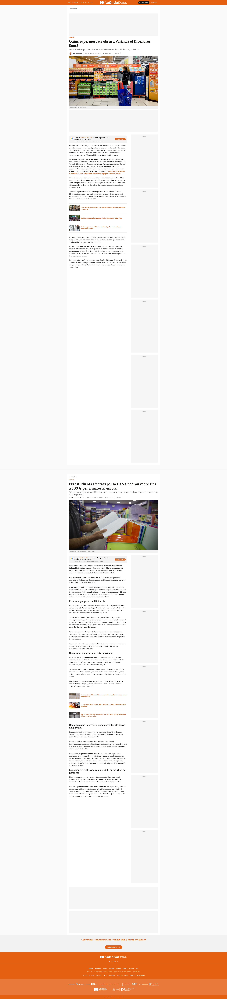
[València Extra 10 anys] (113, 959)
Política (105, 968)
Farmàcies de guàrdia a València (103, 971)
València (71, 37)
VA (88, 2)
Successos (131, 968)
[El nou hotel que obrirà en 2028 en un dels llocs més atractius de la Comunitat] (74, 208)
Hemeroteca (136, 971)
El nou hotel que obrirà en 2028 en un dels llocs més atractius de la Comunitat (103, 208)
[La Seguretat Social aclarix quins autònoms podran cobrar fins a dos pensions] (74, 705)
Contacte (84, 975)
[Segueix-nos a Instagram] (83, 2)
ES (91, 2)
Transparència (141, 975)
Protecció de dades (109, 975)
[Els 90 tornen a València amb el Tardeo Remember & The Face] (74, 218)
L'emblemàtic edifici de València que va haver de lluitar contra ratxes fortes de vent (103, 696)
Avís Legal (99, 975)
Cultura (124, 968)
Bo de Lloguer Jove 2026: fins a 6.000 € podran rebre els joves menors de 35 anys (101, 227)
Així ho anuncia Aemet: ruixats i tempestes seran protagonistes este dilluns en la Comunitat (103, 715)
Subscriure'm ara (113, 947)
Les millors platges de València (122, 971)
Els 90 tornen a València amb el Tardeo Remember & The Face (101, 218)
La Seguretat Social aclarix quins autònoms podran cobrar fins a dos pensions (103, 705)
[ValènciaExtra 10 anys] (113, 2)
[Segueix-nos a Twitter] (81, 2)
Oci (137, 968)
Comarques (98, 968)
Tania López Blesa (77, 53)
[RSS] (86, 2)
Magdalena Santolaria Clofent (76, 497)
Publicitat (132, 975)
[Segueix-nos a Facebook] (79, 2)
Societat (118, 968)
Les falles (89, 971)
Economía (111, 968)
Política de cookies (122, 975)
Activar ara (119, 139)
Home (70, 8)
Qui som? (91, 975)
